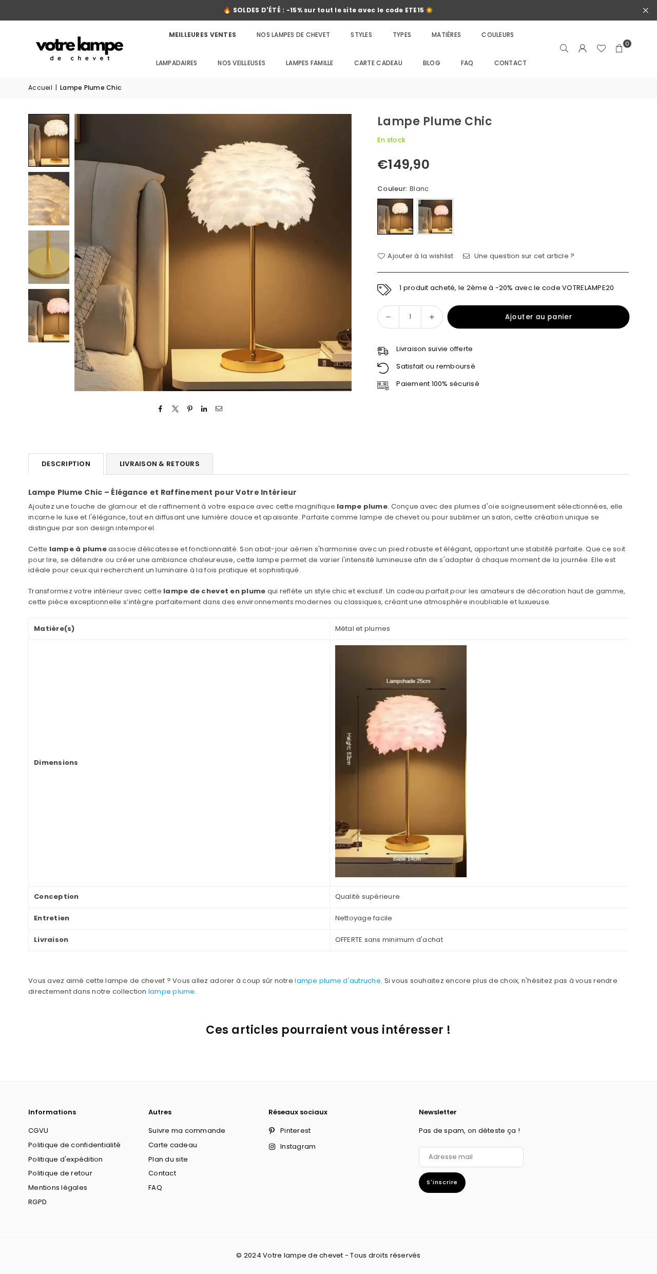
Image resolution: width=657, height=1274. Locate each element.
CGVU (38, 1130)
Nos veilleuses (241, 63)
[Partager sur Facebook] (161, 409)
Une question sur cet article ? (523, 256)
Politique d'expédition (65, 1159)
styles (361, 34)
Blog (431, 63)
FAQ (467, 63)
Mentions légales (57, 1187)
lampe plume (171, 991)
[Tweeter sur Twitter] (175, 409)
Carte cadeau (378, 63)
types (402, 34)
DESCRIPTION (66, 464)
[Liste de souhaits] (601, 49)
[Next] (337, 252)
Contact (162, 1173)
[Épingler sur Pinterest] (190, 409)
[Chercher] (564, 49)
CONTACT (510, 63)
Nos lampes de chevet (293, 34)
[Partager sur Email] (219, 409)
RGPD (37, 1202)
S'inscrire (442, 1182)
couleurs (497, 34)
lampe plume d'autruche (338, 981)
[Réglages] (582, 49)
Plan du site (168, 1159)
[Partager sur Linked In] (204, 409)
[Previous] (89, 252)
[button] (619, 49)
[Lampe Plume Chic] (49, 140)
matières (446, 34)
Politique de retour (60, 1173)
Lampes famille (310, 63)
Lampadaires (177, 63)
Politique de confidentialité (74, 1145)
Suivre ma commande (187, 1130)
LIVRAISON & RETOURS (160, 464)
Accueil (40, 87)
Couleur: (403, 189)
